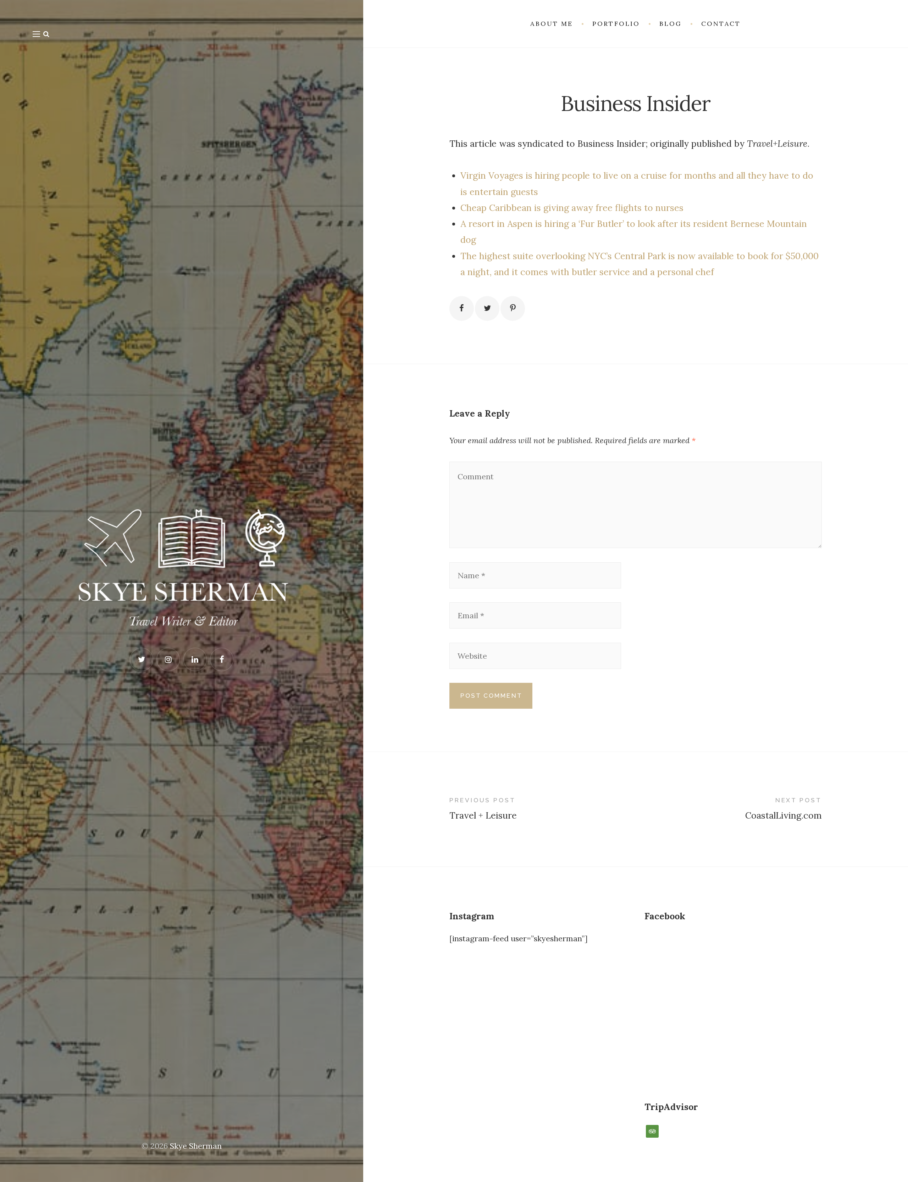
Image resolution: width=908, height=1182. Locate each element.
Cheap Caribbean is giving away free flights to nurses (571, 207)
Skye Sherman (196, 1146)
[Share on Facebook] (461, 308)
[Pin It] (512, 308)
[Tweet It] (487, 308)
